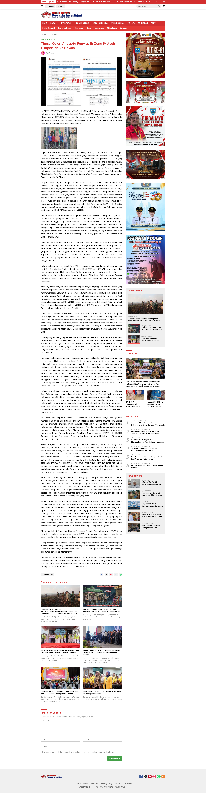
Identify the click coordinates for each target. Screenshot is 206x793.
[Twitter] (145, 777)
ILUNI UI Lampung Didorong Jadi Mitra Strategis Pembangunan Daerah (102, 692)
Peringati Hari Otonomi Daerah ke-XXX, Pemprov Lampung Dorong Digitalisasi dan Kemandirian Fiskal (152, 494)
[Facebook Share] (101, 574)
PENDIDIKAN (143, 23)
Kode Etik (95, 783)
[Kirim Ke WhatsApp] (120, 574)
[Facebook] (141, 777)
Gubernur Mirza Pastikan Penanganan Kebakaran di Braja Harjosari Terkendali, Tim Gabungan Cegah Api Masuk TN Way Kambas (59, 611)
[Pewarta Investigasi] (62, 14)
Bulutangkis (99, 28)
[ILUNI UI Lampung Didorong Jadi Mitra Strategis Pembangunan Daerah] (103, 678)
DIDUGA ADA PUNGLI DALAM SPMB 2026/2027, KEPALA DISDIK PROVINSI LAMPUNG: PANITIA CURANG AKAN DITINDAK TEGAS (152, 483)
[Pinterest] (150, 777)
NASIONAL (131, 23)
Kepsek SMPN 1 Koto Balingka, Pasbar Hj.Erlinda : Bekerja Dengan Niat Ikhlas (155, 404)
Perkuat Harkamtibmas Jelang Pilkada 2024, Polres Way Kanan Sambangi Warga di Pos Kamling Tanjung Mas (151, 527)
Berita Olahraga (64, 28)
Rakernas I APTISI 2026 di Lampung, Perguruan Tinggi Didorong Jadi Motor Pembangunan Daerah (101, 652)
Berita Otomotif (48, 28)
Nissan (88, 28)
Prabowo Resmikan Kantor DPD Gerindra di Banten (147, 466)
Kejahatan (79, 28)
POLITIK (154, 23)
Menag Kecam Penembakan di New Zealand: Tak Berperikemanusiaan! (145, 432)
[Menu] (42, 6)
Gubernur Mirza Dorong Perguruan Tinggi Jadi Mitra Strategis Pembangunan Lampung (59, 692)
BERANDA (50, 6)
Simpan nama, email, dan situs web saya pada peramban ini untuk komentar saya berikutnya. (79, 752)
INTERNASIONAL (117, 23)
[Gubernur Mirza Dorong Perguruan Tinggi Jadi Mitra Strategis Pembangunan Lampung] (60, 678)
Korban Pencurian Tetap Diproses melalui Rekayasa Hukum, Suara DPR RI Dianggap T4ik (105, 2)
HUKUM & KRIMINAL (100, 23)
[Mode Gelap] (164, 6)
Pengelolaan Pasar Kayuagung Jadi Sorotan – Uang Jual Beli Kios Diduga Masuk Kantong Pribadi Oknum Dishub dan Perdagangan (152, 505)
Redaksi (78, 783)
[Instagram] (154, 777)
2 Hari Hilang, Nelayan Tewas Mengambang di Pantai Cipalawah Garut (147, 441)
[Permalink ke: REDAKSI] (43, 53)
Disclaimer (128, 783)
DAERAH (53, 23)
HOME (44, 23)
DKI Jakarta (112, 28)
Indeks (86, 783)
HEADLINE (45, 39)
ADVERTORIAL (65, 23)
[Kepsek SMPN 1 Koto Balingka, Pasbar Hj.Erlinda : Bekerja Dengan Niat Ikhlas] (156, 395)
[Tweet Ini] (106, 574)
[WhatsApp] (159, 777)
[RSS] (163, 777)
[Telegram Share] (116, 574)
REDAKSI (61, 6)
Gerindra (123, 28)
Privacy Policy (106, 783)
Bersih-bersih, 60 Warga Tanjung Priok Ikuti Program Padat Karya (146, 458)
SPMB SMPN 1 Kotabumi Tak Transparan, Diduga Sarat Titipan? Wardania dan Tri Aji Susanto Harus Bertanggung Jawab (134, 404)
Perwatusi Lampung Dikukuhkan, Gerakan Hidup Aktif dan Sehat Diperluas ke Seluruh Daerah (60, 651)
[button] (159, 6)
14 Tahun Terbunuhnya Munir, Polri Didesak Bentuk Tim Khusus (144, 449)
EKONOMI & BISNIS (82, 23)
